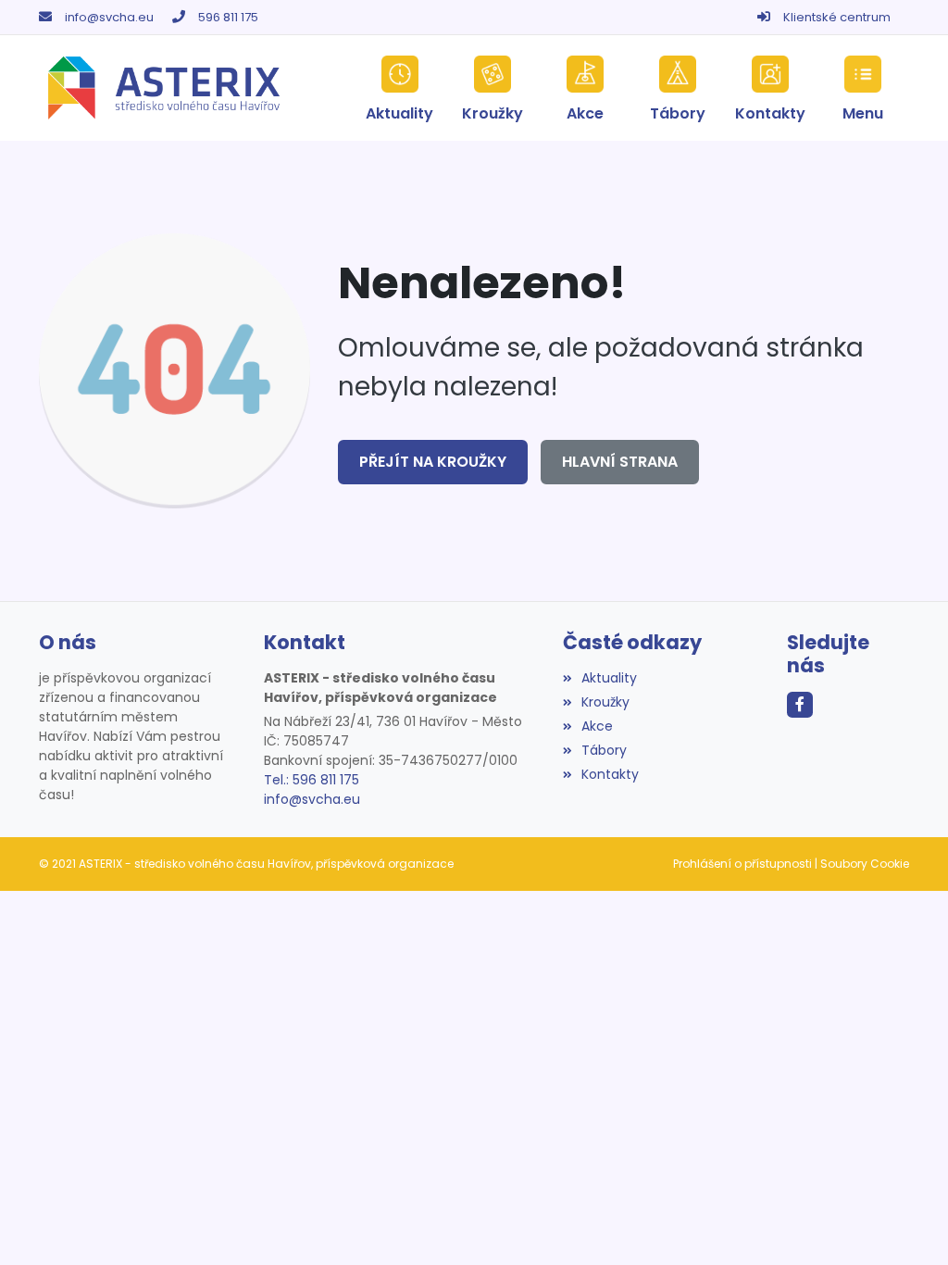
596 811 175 (228, 17)
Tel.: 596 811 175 (311, 779)
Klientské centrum (837, 17)
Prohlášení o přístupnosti (742, 863)
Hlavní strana (620, 461)
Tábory (604, 750)
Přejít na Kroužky (432, 461)
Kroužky (605, 702)
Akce (597, 726)
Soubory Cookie (864, 863)
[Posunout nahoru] (906, 1223)
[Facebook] (800, 705)
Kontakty (610, 774)
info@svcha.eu (109, 17)
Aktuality (609, 678)
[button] (863, 88)
